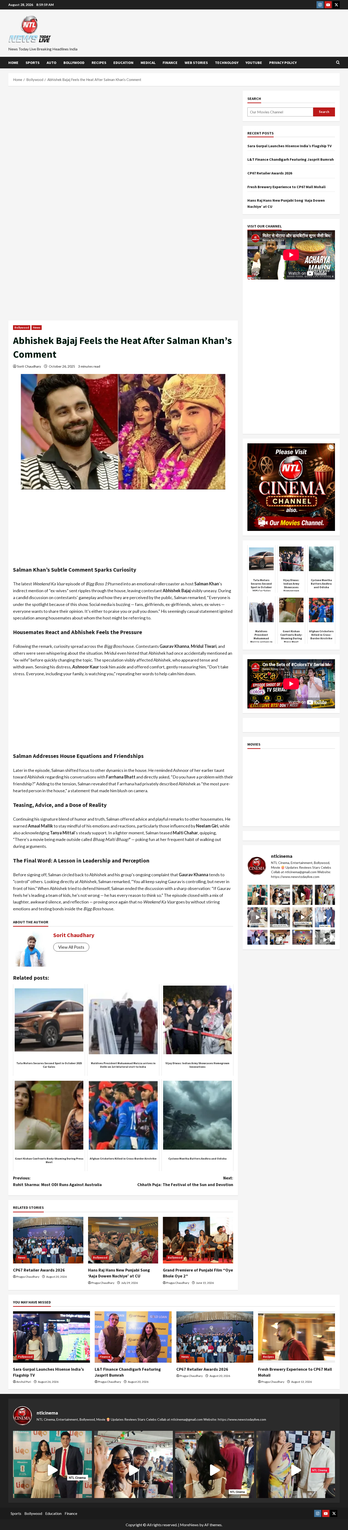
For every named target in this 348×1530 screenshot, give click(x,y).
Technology (226, 62)
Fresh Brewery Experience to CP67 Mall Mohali (286, 186)
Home (13, 62)
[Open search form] (338, 62)
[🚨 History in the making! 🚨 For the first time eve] (302, 940)
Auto (51, 62)
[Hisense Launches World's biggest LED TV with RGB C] (280, 895)
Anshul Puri (23, 1381)
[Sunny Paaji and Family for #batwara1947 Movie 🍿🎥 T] (280, 917)
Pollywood (25, 1356)
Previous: (57, 1181)
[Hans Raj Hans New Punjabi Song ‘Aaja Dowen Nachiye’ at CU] (123, 1240)
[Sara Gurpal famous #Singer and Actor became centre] (257, 895)
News (36, 327)
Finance (170, 62)
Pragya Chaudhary (27, 1276)
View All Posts (71, 947)
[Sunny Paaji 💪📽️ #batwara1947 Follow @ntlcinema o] (325, 917)
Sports (33, 62)
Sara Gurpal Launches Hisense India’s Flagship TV (289, 145)
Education (123, 62)
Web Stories (196, 62)
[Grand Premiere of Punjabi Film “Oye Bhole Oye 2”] (198, 1240)
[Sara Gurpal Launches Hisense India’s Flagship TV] (51, 1337)
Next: (185, 1181)
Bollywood (74, 62)
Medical (148, 62)
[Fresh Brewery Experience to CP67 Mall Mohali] (296, 1337)
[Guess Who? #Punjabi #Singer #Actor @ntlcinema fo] (302, 895)
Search (254, 98)
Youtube (253, 62)
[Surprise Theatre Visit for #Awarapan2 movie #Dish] (257, 940)
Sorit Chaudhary (29, 366)
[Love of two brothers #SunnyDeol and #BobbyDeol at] (302, 917)
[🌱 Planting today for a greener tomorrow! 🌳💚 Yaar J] (325, 940)
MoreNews (189, 1524)
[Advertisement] (123, 126)
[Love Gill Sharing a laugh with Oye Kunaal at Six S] (325, 895)
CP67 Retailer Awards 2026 (39, 1270)
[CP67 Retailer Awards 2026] (48, 1240)
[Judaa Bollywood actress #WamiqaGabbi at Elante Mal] (257, 917)
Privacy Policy (283, 62)
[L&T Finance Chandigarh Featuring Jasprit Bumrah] (133, 1337)
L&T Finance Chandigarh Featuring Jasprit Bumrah (290, 159)
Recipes (99, 62)
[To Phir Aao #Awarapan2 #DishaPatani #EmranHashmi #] (280, 940)
